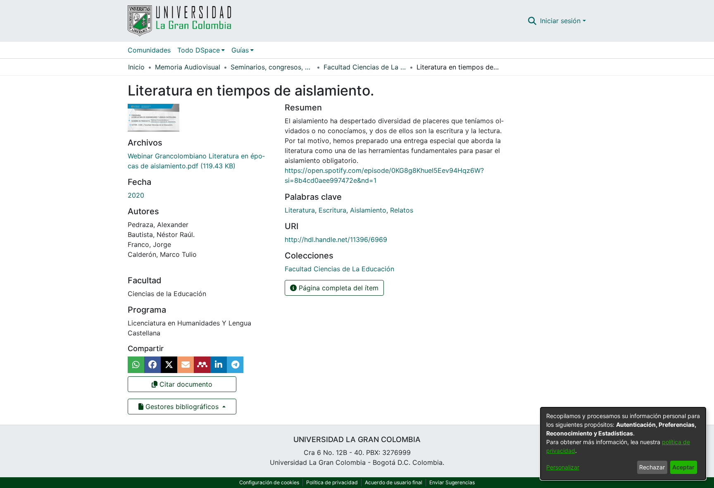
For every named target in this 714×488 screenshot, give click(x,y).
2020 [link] (136, 195)
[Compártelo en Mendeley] (202, 364)
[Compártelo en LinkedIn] (218, 364)
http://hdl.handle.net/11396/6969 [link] (336, 239)
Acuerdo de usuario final (393, 482)
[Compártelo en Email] (185, 364)
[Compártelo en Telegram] (235, 364)
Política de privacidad (332, 482)
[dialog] (623, 443)
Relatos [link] (401, 210)
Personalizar (562, 467)
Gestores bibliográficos (182, 406)
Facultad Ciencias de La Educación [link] (365, 67)
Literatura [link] (300, 210)
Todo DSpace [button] (198, 50)
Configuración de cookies (269, 482)
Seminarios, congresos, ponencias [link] (272, 67)
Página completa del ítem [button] (337, 288)
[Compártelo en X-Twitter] (169, 364)
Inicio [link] (136, 67)
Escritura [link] (332, 210)
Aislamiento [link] (368, 210)
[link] (339, 269)
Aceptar (683, 467)
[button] (532, 21)
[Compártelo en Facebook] (152, 364)
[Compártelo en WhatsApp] (136, 364)
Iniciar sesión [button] (561, 21)
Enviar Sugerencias (452, 482)
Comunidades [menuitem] (149, 50)
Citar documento (184, 384)
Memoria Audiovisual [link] (187, 67)
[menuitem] (201, 50)
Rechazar (652, 467)
